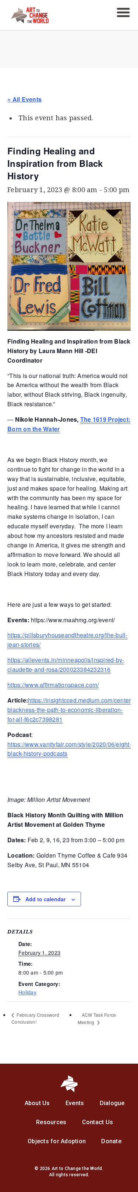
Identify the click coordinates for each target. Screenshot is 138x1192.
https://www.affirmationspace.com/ (53, 685)
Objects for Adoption (57, 1141)
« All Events (24, 99)
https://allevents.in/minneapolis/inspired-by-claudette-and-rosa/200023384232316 (65, 665)
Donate (111, 1141)
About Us (37, 1103)
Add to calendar (45, 899)
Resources (51, 1122)
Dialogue (112, 1103)
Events (75, 1103)
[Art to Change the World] (24, 21)
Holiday (27, 992)
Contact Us (97, 1122)
